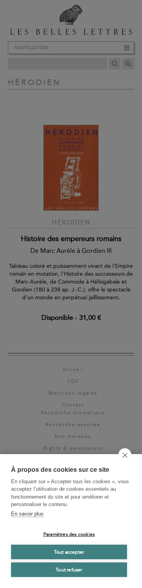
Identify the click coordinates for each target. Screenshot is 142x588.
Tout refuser (69, 570)
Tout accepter (69, 552)
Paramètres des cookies (69, 534)
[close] (124, 455)
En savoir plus (27, 514)
